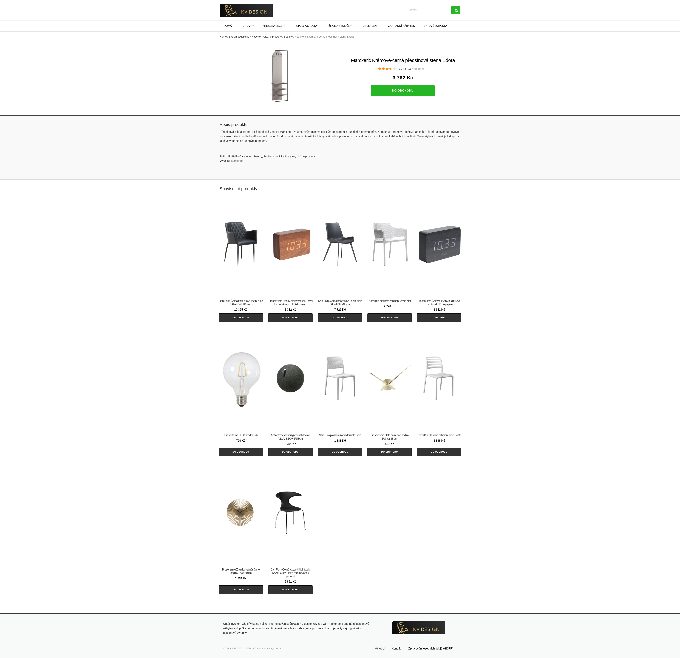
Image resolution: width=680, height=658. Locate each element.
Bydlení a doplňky (239, 36)
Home (223, 36)
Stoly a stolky (307, 25)
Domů (228, 25)
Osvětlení (369, 25)
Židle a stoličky (340, 25)
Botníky (288, 36)
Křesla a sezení (273, 25)
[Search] (455, 10)
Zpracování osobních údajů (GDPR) (430, 648)
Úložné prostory (272, 36)
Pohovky (247, 25)
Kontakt (396, 648)
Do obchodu (403, 90)
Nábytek (256, 36)
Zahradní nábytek (401, 25)
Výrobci (380, 648)
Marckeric (237, 160)
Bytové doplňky (435, 25)
